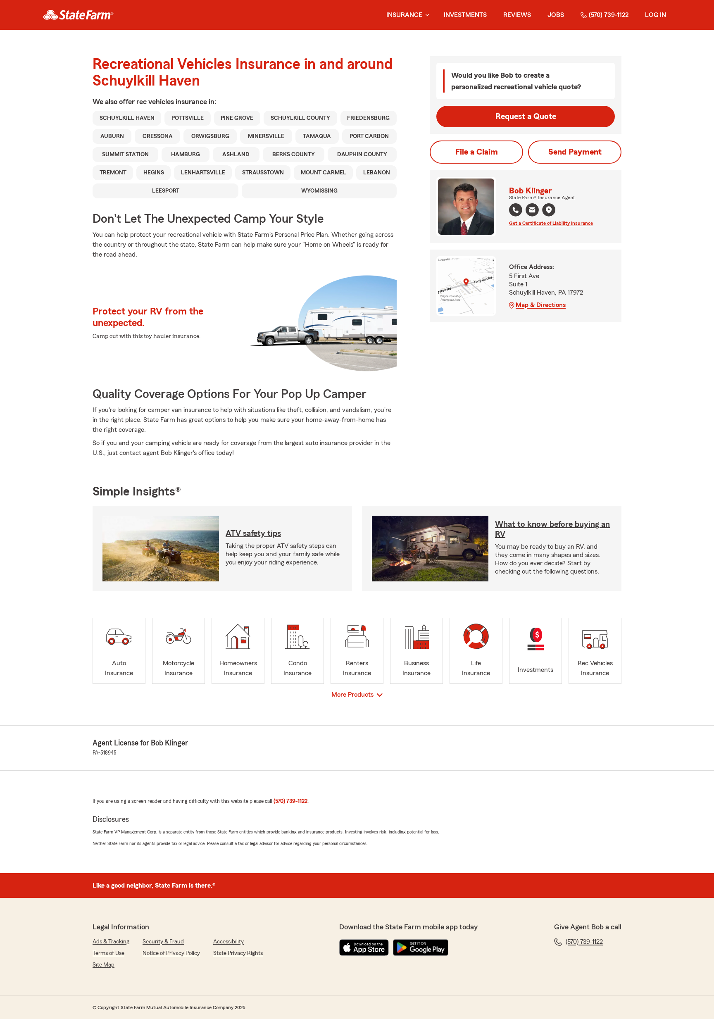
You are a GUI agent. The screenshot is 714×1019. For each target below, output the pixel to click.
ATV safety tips (253, 533)
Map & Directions (541, 305)
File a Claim (476, 152)
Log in (655, 15)
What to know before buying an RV (552, 529)
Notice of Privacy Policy (171, 953)
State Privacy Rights (238, 953)
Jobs (555, 15)
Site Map (103, 965)
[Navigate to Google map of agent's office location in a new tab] (548, 210)
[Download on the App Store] (364, 947)
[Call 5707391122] (515, 210)
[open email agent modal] (532, 211)
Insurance (404, 15)
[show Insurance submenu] (425, 15)
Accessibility (228, 942)
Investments (465, 15)
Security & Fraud (163, 942)
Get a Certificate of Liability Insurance (551, 223)
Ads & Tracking (111, 942)
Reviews (517, 15)
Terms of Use (108, 953)
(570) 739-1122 (608, 15)
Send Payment (575, 152)
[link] (78, 15)
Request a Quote (525, 116)
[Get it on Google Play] (420, 947)
